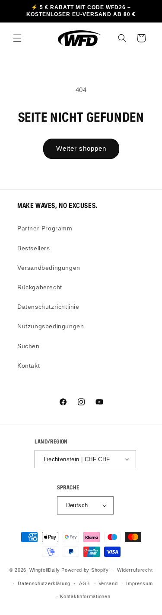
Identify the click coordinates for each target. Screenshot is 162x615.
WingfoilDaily (44, 570)
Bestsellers (33, 248)
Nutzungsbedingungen (50, 326)
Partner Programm (45, 228)
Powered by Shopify (85, 570)
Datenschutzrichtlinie (48, 306)
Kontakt (28, 365)
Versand (108, 583)
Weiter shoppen (81, 148)
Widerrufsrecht (134, 570)
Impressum (139, 583)
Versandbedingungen (48, 267)
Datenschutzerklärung (44, 583)
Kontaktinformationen (85, 596)
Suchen (28, 346)
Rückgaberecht (39, 287)
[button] (17, 38)
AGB (84, 583)
